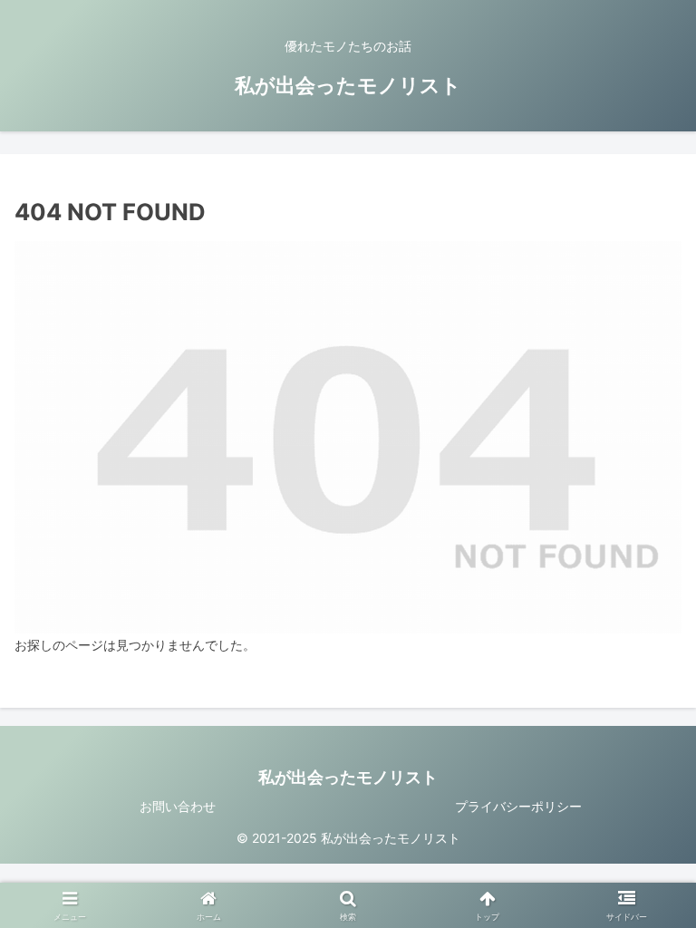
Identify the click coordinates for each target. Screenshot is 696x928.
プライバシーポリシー (518, 806)
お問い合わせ (178, 806)
